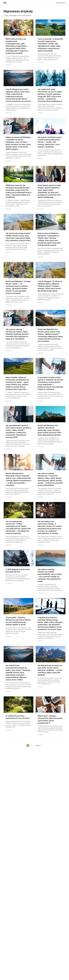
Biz (5, 2)
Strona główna (60, 3)
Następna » (38, 745)
